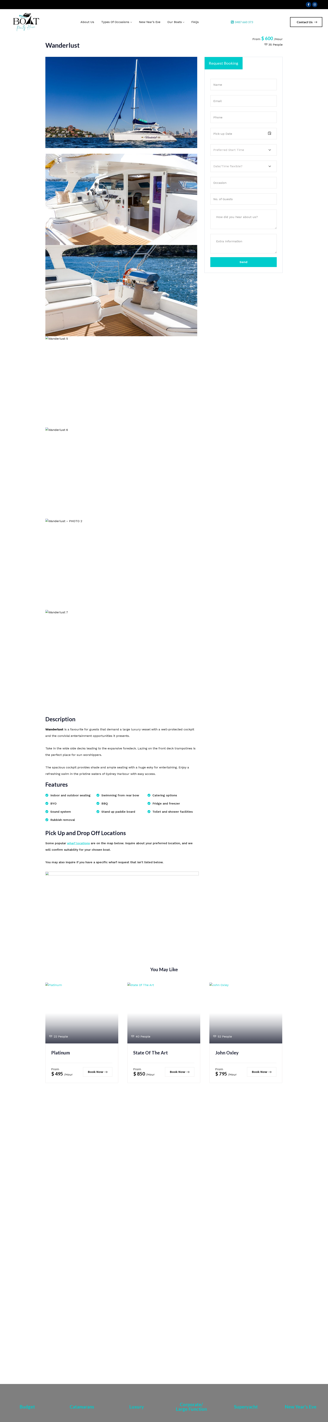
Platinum (60, 1052)
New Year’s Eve (149, 22)
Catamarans (82, 1406)
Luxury (136, 1406)
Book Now (95, 1072)
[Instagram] (314, 4)
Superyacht (246, 1406)
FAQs (195, 22)
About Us (87, 22)
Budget (27, 1406)
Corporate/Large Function (191, 1407)
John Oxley (227, 1052)
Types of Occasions (115, 22)
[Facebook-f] (308, 4)
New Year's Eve (300, 1406)
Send (243, 262)
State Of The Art (150, 1052)
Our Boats (174, 22)
